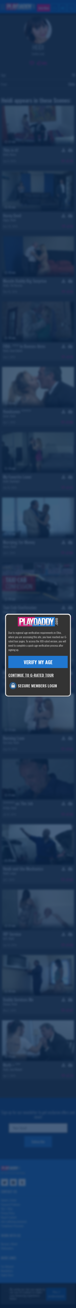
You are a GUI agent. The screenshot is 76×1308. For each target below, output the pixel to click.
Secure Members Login (37, 685)
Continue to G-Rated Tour (31, 675)
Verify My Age (38, 662)
